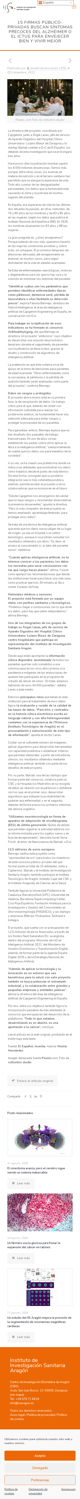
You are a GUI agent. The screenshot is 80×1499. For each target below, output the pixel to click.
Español (48, 2)
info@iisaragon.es (22, 1403)
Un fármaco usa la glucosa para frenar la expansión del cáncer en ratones (33, 1245)
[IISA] (18, 6)
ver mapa (17, 1395)
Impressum (68, 1489)
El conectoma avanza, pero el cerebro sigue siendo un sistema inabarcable (36, 1170)
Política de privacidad (41, 1415)
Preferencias (40, 1480)
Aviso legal (17, 1415)
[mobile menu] (74, 6)
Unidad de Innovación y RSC (48, 68)
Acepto (40, 1456)
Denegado (40, 1468)
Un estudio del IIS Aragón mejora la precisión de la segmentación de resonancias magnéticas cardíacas (39, 1322)
